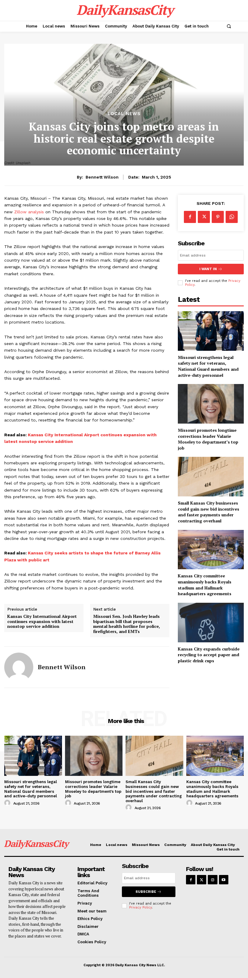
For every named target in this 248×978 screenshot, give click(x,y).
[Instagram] (212, 879)
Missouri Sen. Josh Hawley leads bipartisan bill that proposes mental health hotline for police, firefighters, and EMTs (126, 624)
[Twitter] (204, 217)
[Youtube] (223, 879)
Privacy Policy (140, 907)
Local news (124, 113)
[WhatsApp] (232, 217)
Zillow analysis (29, 211)
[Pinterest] (218, 217)
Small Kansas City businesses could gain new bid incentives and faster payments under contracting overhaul (208, 512)
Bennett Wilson (102, 177)
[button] (228, 26)
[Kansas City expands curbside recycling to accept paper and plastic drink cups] (211, 622)
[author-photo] (8, 803)
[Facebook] (190, 217)
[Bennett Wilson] (18, 667)
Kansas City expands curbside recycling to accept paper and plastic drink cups (209, 654)
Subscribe (145, 892)
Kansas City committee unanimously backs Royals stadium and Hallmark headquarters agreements (204, 584)
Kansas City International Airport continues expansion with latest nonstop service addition (42, 621)
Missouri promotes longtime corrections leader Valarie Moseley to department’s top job (208, 439)
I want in (208, 269)
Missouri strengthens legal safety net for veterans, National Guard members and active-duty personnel (208, 366)
